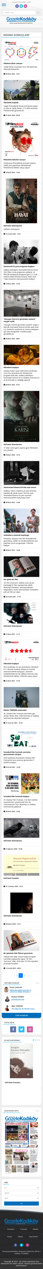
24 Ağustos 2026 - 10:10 (21, 2)
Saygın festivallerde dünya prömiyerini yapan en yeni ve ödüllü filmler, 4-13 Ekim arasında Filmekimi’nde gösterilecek (21, 108)
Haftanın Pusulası (12, 1082)
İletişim (20, 1236)
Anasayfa (10, 1229)
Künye (9, 1236)
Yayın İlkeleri (33, 1236)
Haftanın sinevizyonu (12, 229)
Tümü (37, 983)
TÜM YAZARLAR (21, 1015)
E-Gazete (23, 1229)
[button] (33, 1040)
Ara (21, 1203)
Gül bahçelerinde (17, 1000)
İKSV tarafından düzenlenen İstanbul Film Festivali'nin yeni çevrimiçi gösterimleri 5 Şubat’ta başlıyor (19, 760)
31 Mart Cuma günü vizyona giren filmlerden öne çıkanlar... (21, 449)
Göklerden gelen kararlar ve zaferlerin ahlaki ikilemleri (20, 991)
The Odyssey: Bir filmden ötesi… (23, 1009)
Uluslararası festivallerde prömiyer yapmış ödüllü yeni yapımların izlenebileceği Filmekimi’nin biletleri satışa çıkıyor (20, 165)
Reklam (35, 1229)
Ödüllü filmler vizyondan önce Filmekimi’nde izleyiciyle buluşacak (20, 68)
